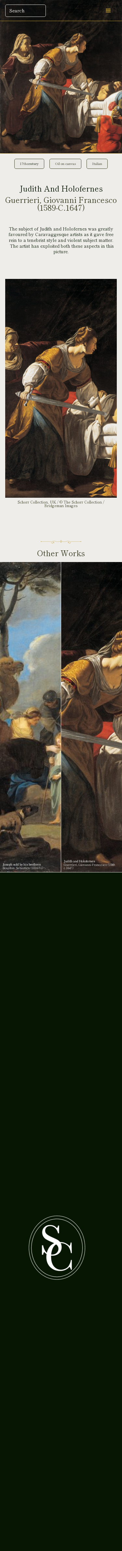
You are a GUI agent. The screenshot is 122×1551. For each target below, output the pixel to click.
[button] (108, 10)
